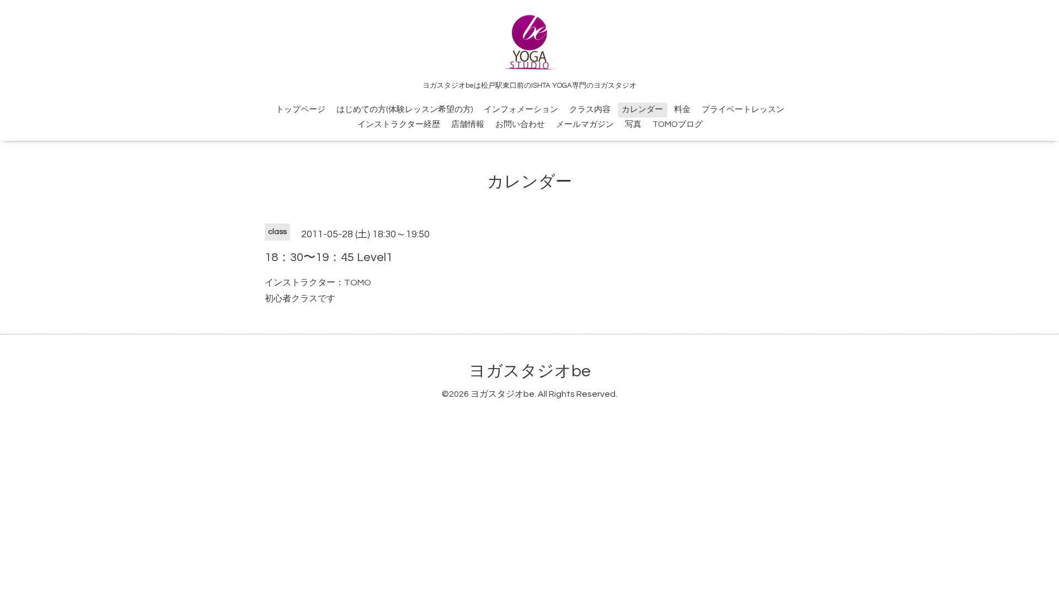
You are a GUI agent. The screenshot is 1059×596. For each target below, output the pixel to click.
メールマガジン (585, 124)
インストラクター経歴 (398, 124)
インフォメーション (521, 109)
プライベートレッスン (743, 109)
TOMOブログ (677, 124)
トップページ (300, 109)
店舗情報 (467, 124)
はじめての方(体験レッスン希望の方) (404, 109)
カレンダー (642, 109)
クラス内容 (590, 109)
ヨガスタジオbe (530, 371)
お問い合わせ (520, 124)
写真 (633, 124)
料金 (682, 109)
